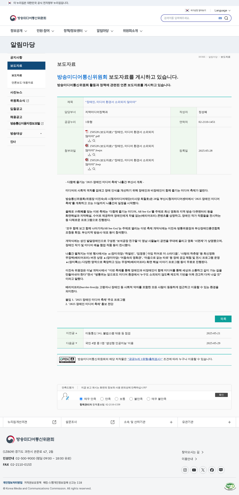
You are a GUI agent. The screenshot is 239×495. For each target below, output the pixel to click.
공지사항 (16, 57)
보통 (122, 398)
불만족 (138, 398)
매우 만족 (90, 398)
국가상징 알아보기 (198, 10)
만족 (108, 398)
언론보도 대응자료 (22, 82)
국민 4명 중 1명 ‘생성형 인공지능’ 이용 (109, 343)
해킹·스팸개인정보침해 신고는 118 (62, 482)
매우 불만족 (159, 398)
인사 (13, 141)
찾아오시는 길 (191, 452)
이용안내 (188, 459)
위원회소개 (130, 31)
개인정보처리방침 (12, 482)
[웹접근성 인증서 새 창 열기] (230, 485)
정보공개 (16, 31)
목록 (223, 318)
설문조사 (71, 422)
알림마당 (103, 31)
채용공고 (16, 117)
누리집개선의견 (17, 422)
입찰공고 (16, 108)
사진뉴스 (16, 92)
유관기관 (187, 422)
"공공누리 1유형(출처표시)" (145, 359)
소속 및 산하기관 (134, 422)
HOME (202, 57)
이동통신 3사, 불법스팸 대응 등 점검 (108, 333)
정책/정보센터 (73, 31)
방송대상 (16, 133)
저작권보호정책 (32, 482)
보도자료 (16, 65)
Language (221, 10)
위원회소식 (17, 100)
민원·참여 (43, 31)
